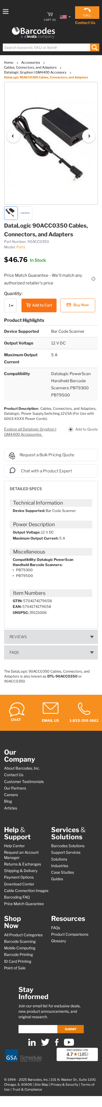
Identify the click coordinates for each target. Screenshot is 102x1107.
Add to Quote (86, 429)
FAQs (14, 652)
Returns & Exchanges (22, 864)
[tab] (51, 486)
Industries (59, 866)
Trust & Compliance (27, 1089)
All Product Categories (23, 935)
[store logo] (33, 33)
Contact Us (85, 22)
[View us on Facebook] (56, 1045)
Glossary (58, 941)
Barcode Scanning (20, 941)
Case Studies (62, 872)
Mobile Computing (19, 948)
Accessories (31, 62)
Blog (8, 801)
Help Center (14, 846)
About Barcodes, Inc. (22, 768)
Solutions (59, 859)
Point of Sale (15, 968)
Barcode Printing (18, 954)
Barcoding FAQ (17, 897)
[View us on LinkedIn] (32, 1045)
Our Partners (15, 788)
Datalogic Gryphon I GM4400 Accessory (35, 72)
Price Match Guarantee (24, 904)
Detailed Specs (26, 489)
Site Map (41, 1085)
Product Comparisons (69, 934)
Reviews (18, 637)
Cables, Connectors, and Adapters (30, 67)
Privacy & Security (64, 1085)
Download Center (19, 884)
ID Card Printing (17, 961)
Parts (20, 247)
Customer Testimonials (24, 781)
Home (9, 62)
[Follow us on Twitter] (45, 1045)
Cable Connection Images (26, 890)
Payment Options (19, 877)
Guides (57, 879)
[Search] (94, 47)
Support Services (66, 852)
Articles (10, 808)
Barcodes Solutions (68, 846)
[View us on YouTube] (69, 1045)
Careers (11, 795)
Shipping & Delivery (21, 870)
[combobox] (51, 47)
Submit (70, 1029)
